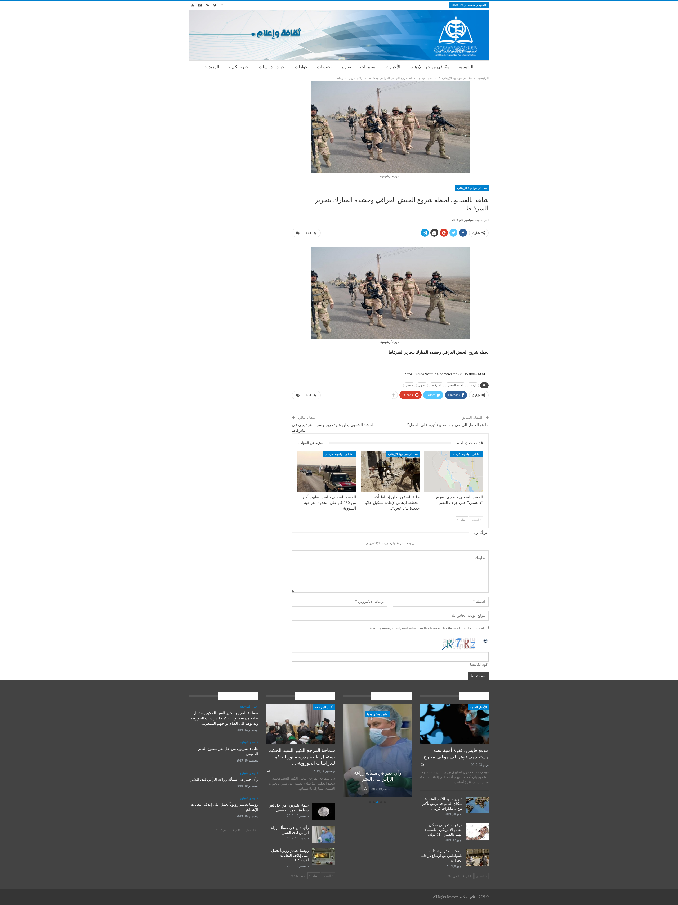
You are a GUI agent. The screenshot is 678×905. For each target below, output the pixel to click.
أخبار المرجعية (323, 707)
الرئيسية (466, 67)
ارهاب (473, 385)
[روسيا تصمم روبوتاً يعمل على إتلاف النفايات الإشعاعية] (323, 856)
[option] (377, 751)
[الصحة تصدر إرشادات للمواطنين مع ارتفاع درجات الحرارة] (477, 857)
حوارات (301, 67)
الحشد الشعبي (455, 385)
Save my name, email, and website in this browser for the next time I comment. (426, 628)
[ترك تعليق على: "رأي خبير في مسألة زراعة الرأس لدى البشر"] (365, 788)
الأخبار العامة (478, 707)
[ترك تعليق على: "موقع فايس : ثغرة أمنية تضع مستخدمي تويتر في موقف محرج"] (422, 764)
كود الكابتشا (478, 665)
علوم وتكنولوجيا (377, 714)
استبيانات (368, 67)
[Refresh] (486, 640)
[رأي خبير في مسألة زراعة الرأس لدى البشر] (377, 750)
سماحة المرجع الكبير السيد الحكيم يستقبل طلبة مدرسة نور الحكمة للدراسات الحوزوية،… (302, 757)
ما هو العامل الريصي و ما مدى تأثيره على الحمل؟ (448, 425)
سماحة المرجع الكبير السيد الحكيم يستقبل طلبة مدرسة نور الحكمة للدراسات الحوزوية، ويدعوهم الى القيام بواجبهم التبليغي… (223, 718)
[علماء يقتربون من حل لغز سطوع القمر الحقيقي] (323, 811)
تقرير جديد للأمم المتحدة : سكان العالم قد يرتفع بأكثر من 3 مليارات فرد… (442, 804)
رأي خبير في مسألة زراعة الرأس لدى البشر (224, 779)
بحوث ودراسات (272, 67)
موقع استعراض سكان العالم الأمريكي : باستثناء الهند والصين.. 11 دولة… (443, 829)
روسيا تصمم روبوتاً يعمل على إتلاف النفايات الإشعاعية (290, 855)
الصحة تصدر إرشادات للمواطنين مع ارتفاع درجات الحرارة (441, 855)
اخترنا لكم (240, 67)
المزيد (214, 67)
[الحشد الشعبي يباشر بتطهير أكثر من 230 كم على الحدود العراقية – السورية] (326, 471)
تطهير (422, 385)
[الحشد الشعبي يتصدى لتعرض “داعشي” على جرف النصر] (453, 471)
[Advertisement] (236, 118)
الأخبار (394, 67)
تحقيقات (324, 67)
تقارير (346, 67)
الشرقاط (436, 385)
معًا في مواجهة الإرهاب (429, 67)
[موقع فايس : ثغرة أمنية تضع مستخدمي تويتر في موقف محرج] (454, 724)
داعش (409, 385)
